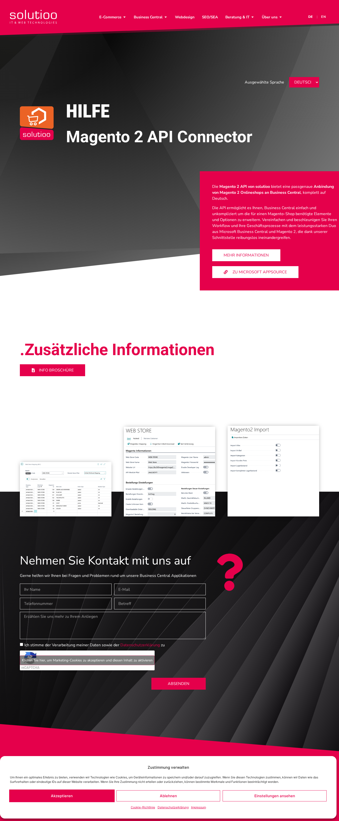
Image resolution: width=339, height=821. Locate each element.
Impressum (198, 807)
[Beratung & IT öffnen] (252, 17)
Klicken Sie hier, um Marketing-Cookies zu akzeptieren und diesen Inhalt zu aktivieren (87, 660)
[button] (246, 255)
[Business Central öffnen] (166, 17)
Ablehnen (168, 795)
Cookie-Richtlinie (143, 807)
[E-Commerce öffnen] (124, 17)
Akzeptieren (62, 795)
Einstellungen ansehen (274, 795)
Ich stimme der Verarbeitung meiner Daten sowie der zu (94, 645)
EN (323, 17)
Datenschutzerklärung (173, 807)
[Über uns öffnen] (280, 17)
